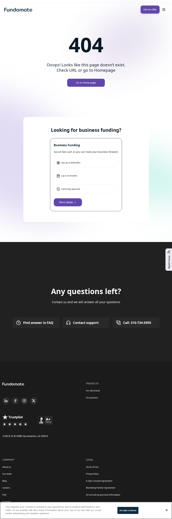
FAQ (4, 494)
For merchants (93, 390)
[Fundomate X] (33, 400)
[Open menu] (164, 9)
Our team (7, 473)
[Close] (166, 510)
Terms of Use (92, 467)
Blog (4, 480)
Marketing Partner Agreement (100, 487)
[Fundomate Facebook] (15, 400)
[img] (18, 10)
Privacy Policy (92, 473)
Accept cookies (128, 510)
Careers (6, 487)
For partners (92, 397)
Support (6, 501)
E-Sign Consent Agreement (99, 480)
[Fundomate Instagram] (24, 400)
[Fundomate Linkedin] (6, 400)
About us (6, 467)
